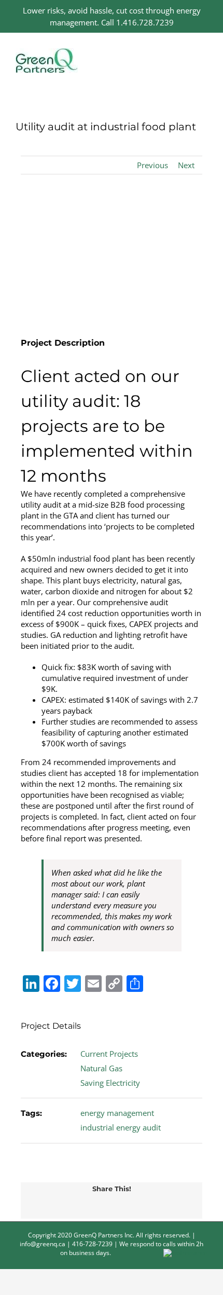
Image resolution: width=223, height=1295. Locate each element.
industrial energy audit (120, 1127)
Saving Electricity (110, 1083)
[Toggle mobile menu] (203, 53)
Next (186, 165)
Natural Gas (101, 1068)
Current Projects (109, 1053)
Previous (152, 165)
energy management (117, 1113)
